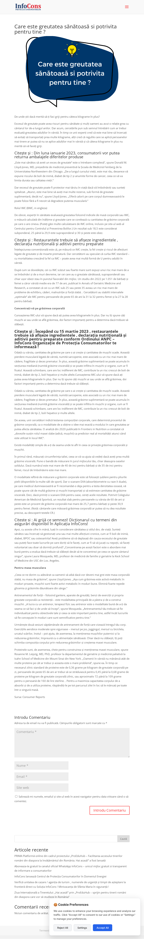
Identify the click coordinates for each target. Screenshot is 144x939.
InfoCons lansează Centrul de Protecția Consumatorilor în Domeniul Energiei (60, 876)
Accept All (103, 927)
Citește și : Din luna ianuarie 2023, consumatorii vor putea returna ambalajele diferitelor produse (67, 154)
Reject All (62, 927)
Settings (82, 927)
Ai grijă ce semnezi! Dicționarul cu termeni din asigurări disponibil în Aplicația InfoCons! (65, 521)
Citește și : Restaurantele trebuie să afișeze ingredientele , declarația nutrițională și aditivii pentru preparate (66, 241)
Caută (123, 838)
